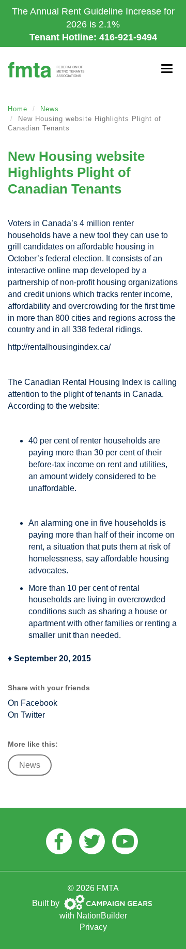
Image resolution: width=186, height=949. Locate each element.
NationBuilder (101, 915)
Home (17, 109)
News (49, 109)
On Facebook (32, 703)
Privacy (93, 927)
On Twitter (26, 714)
